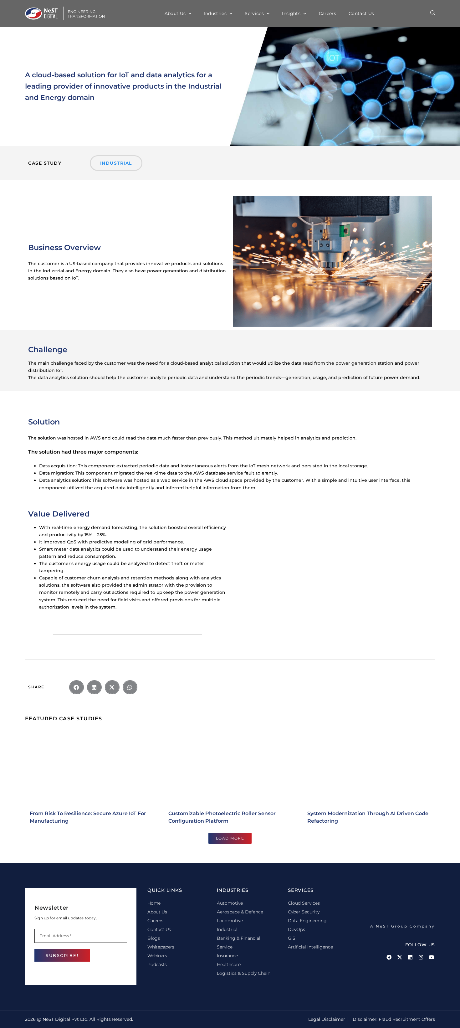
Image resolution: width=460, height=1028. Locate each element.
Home (154, 903)
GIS (291, 938)
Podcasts (156, 964)
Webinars (157, 956)
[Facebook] (389, 957)
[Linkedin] (410, 957)
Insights (291, 13)
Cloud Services (304, 903)
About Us (175, 13)
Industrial (227, 929)
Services (254, 13)
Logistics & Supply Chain (243, 973)
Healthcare (229, 964)
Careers (327, 13)
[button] (432, 12)
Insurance (227, 956)
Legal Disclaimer (326, 1019)
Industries (215, 13)
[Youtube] (431, 957)
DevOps (296, 929)
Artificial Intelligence (310, 947)
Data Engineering (307, 920)
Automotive (230, 903)
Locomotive (230, 920)
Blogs (153, 938)
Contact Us (361, 13)
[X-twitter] (399, 957)
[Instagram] (420, 957)
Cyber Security (303, 912)
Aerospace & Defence (240, 912)
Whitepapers (160, 947)
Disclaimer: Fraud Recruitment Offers (394, 1019)
